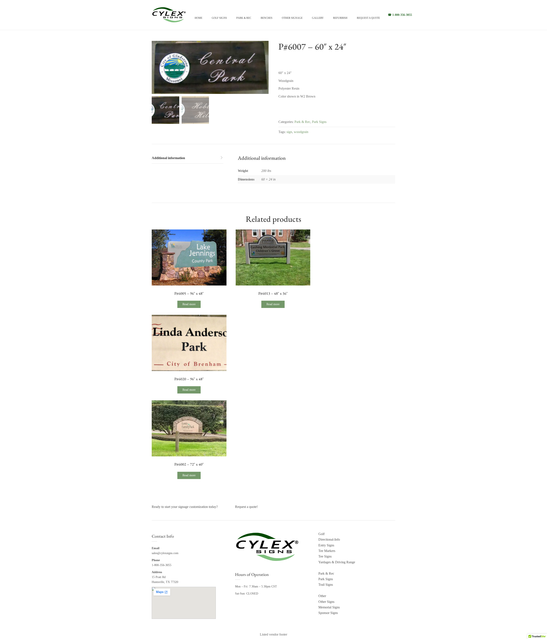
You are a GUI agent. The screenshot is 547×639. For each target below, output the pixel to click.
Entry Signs (326, 545)
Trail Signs (325, 584)
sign (289, 132)
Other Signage (292, 18)
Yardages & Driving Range (336, 562)
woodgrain (301, 132)
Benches (266, 18)
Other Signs (326, 602)
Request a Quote (368, 18)
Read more (189, 304)
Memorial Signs (329, 607)
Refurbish (340, 18)
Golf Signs (219, 18)
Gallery (318, 18)
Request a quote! (246, 507)
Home (198, 18)
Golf (321, 534)
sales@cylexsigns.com (165, 553)
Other (322, 596)
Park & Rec (243, 18)
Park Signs (319, 122)
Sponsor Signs (328, 613)
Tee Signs (325, 556)
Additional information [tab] (168, 158)
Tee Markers (326, 551)
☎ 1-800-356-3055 (400, 14)
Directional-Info (329, 539)
